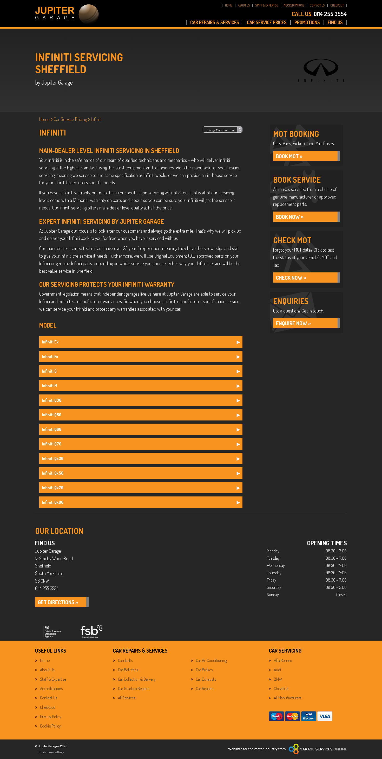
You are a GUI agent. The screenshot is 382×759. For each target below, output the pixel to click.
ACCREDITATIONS (294, 5)
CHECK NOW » (291, 277)
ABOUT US (244, 5)
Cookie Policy (50, 726)
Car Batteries (128, 670)
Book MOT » (289, 156)
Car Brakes (204, 670)
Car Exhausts (206, 679)
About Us (47, 670)
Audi (277, 670)
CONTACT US (317, 5)
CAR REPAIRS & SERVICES (214, 22)
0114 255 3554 (319, 14)
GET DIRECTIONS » (58, 602)
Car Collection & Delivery (137, 679)
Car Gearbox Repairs (133, 688)
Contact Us (48, 698)
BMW (278, 679)
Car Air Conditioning (211, 660)
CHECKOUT (337, 5)
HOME (228, 5)
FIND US (335, 22)
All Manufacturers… (288, 698)
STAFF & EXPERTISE (266, 5)
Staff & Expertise (53, 679)
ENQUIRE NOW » (293, 323)
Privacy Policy (50, 717)
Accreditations (51, 688)
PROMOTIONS (307, 22)
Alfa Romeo (283, 660)
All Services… (127, 698)
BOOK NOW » (290, 216)
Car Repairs (204, 688)
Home (45, 660)
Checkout (47, 707)
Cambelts (125, 660)
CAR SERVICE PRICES (267, 22)
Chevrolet (281, 688)
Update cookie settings (51, 752)
